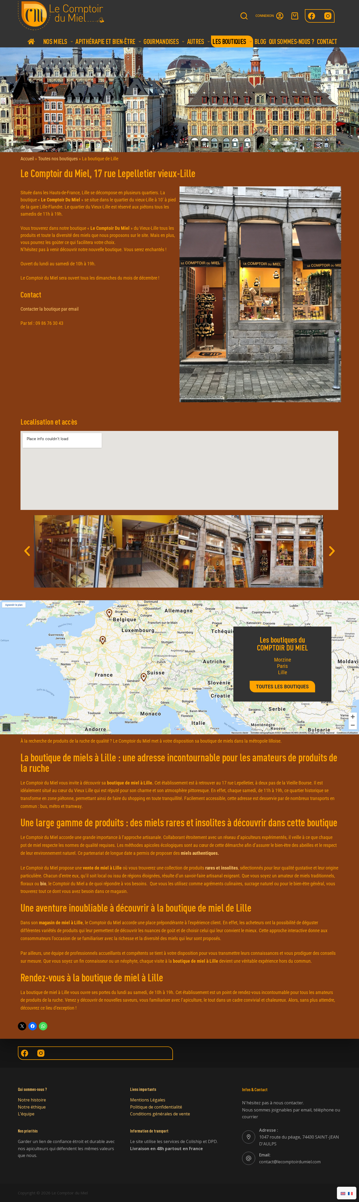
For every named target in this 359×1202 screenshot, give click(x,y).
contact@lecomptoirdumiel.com (290, 1162)
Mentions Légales (147, 1100)
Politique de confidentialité (156, 1107)
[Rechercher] (244, 15)
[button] (27, 551)
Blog (260, 41)
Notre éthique (32, 1107)
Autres (195, 41)
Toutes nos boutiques (58, 158)
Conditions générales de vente (160, 1114)
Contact (327, 41)
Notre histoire (32, 1100)
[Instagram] (327, 15)
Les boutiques (229, 41)
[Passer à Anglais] (343, 1193)
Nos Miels (55, 41)
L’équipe (26, 1114)
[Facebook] (311, 15)
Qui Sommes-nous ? (291, 41)
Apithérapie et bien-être (105, 41)
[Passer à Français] (350, 1193)
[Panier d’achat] (294, 15)
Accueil (31, 41)
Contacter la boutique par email (49, 309)
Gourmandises (161, 41)
